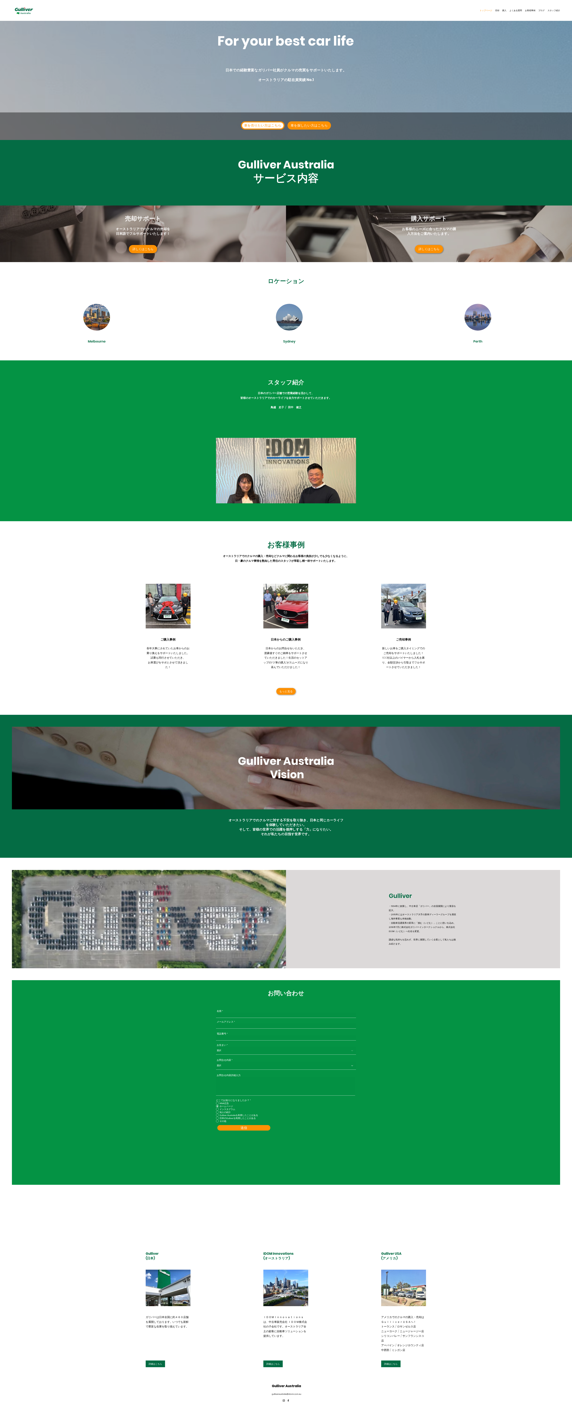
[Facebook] (288, 1400)
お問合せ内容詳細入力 (229, 1075)
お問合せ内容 (224, 1060)
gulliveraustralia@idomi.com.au (286, 1394)
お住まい (221, 1045)
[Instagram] (283, 1400)
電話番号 (221, 1034)
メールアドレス (225, 1022)
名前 (219, 1011)
